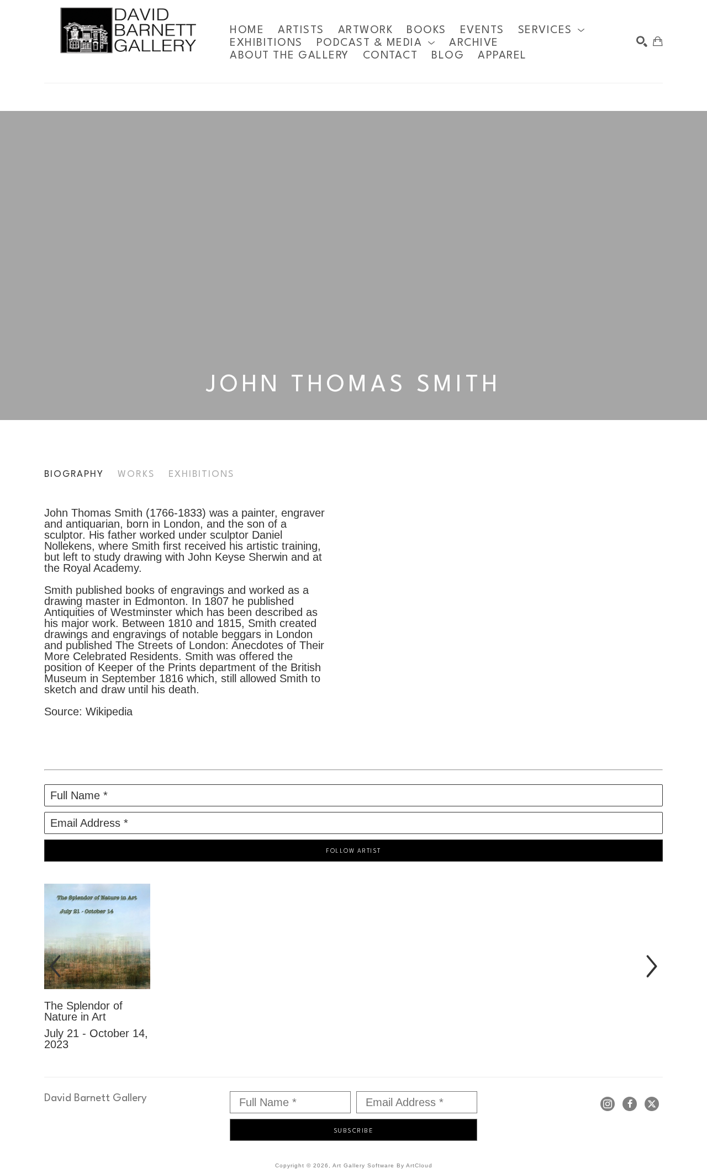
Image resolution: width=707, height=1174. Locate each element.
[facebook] (629, 1104)
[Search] (641, 41)
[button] (551, 30)
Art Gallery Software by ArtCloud (382, 1165)
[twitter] (652, 1104)
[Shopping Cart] (658, 41)
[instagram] (607, 1104)
